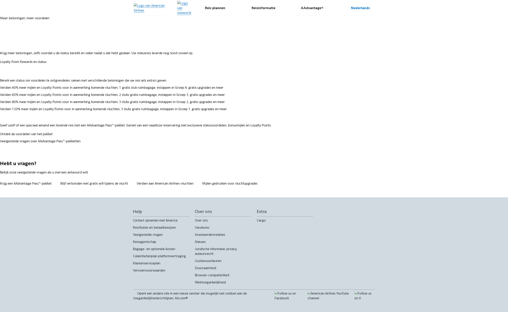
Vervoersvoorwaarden (149, 270)
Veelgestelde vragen (148, 235)
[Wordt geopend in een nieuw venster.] (184, 8)
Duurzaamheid (205, 268)
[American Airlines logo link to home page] (153, 8)
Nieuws (200, 242)
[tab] (215, 8)
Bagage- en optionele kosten (154, 249)
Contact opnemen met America (155, 220)
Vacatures (202, 227)
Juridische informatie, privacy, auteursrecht (216, 251)
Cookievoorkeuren (208, 261)
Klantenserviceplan (146, 263)
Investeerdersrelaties (210, 235)
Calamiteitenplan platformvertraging (159, 256)
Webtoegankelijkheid (210, 282)
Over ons (201, 220)
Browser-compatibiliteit (212, 275)
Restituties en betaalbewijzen (154, 227)
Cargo (261, 220)
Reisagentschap (144, 242)
